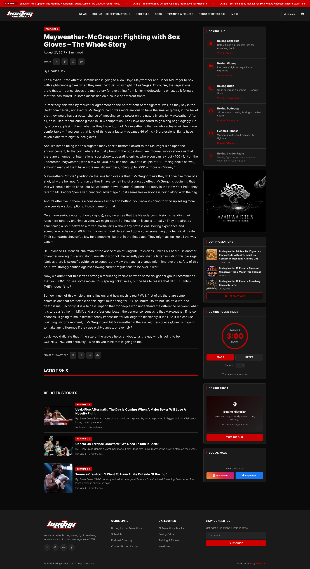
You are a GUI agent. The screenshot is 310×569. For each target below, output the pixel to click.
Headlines (164, 546)
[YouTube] (63, 547)
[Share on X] (56, 61)
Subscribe (236, 543)
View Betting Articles (228, 98)
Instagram (222, 475)
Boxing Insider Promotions (111, 14)
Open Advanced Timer (236, 374)
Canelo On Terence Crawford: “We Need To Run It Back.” (117, 444)
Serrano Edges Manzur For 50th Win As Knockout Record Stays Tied (262, 3)
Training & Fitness (180, 14)
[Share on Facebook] (65, 61)
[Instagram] (55, 547)
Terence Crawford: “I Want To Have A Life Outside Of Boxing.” (121, 474)
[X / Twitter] (47, 547)
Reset (249, 357)
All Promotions (235, 296)
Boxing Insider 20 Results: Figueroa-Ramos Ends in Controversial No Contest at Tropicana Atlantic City (240, 255)
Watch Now (223, 75)
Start (220, 357)
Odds (158, 14)
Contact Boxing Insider (124, 546)
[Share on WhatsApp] (73, 61)
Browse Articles (225, 143)
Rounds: (230, 365)
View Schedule (225, 52)
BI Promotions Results (171, 528)
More (235, 14)
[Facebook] (72, 547)
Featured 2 (52, 29)
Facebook (250, 475)
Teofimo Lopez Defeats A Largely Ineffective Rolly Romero (170, 3)
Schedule (142, 14)
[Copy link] (81, 61)
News (83, 14)
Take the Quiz (235, 437)
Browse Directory (226, 120)
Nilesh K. (261, 563)
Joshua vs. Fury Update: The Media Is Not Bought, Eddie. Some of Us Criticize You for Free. (64, 3)
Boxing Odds (166, 534)
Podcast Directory (212, 14)
